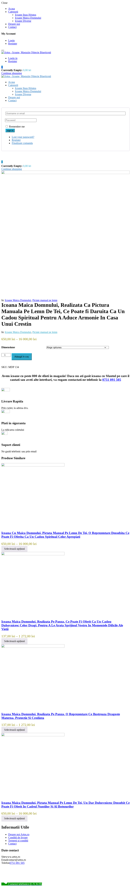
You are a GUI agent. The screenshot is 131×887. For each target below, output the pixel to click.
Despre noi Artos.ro (18, 834)
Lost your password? (23, 137)
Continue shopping (11, 73)
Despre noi (14, 23)
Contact (12, 27)
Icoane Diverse (23, 20)
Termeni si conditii (18, 840)
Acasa (11, 8)
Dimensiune (8, 347)
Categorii (13, 11)
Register (12, 43)
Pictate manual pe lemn (44, 300)
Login (11, 40)
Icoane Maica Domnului (28, 17)
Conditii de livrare (18, 837)
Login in (12, 58)
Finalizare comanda (22, 143)
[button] (2, 67)
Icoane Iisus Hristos (25, 14)
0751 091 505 (111, 379)
